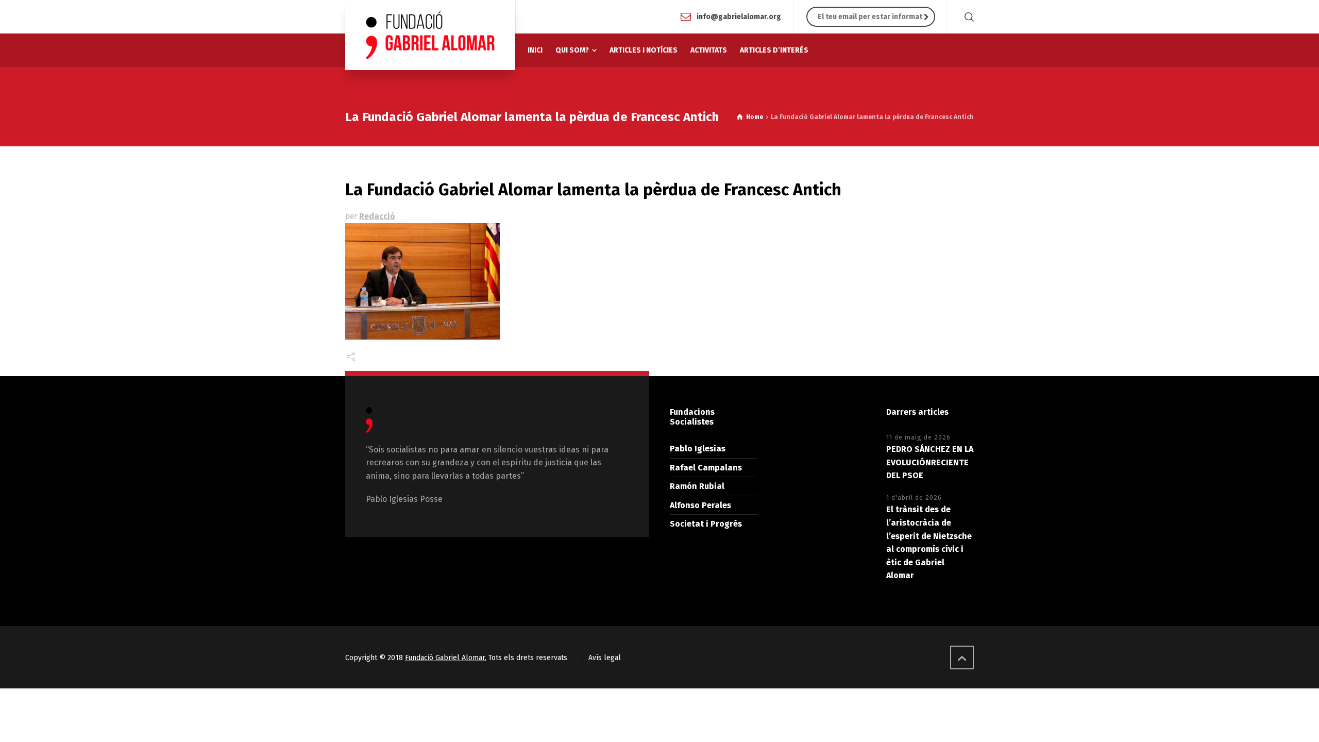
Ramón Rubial (697, 486)
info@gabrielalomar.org (739, 16)
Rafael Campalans (706, 468)
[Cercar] (967, 17)
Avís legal (604, 657)
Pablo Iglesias (697, 448)
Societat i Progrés (706, 524)
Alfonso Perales (700, 505)
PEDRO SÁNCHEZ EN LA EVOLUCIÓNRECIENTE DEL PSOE (929, 462)
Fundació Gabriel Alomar (445, 657)
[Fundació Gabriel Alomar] (430, 35)
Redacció (377, 216)
